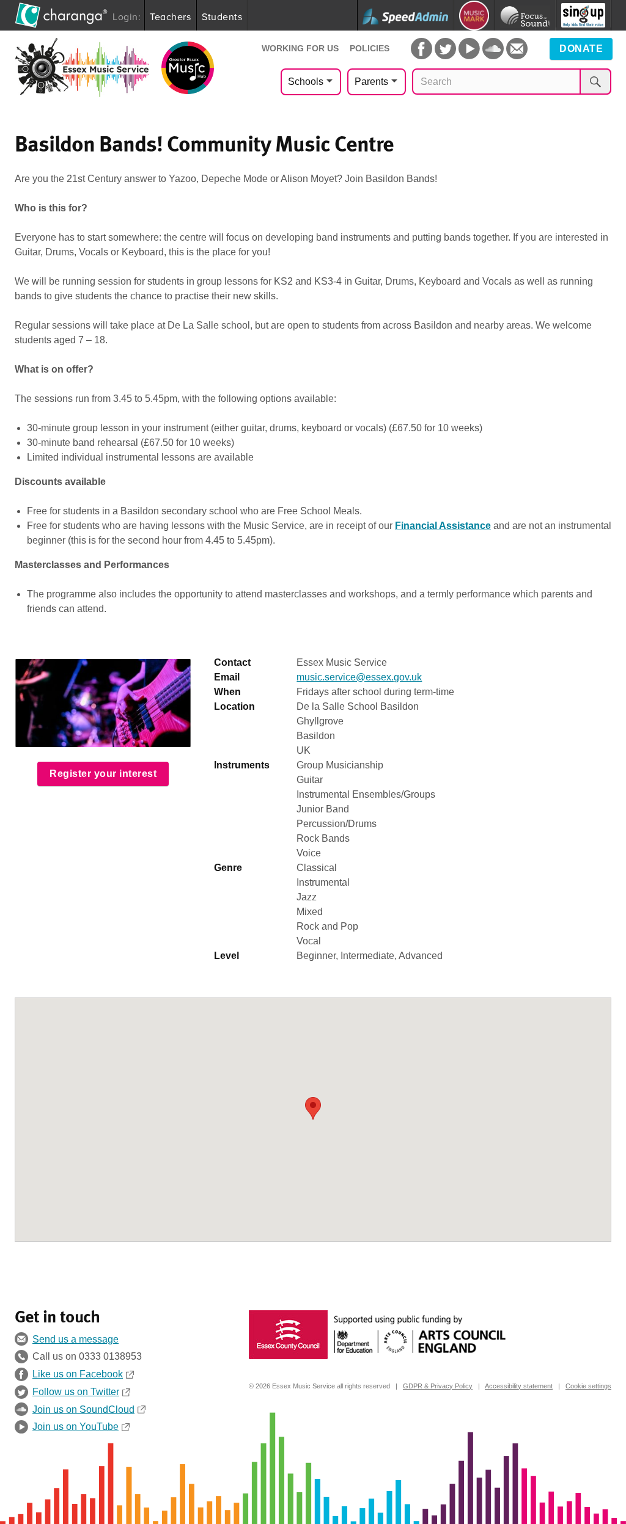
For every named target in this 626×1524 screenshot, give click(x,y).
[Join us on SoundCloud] (493, 48)
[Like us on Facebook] (421, 48)
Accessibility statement (519, 1386)
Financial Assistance (443, 525)
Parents (371, 81)
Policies (369, 48)
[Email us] (517, 48)
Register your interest (103, 773)
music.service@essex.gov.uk (359, 677)
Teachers (170, 16)
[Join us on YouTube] (469, 48)
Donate (581, 48)
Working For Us (300, 48)
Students (222, 16)
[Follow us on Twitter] (445, 48)
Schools (305, 81)
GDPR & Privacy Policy (438, 1386)
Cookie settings (588, 1386)
